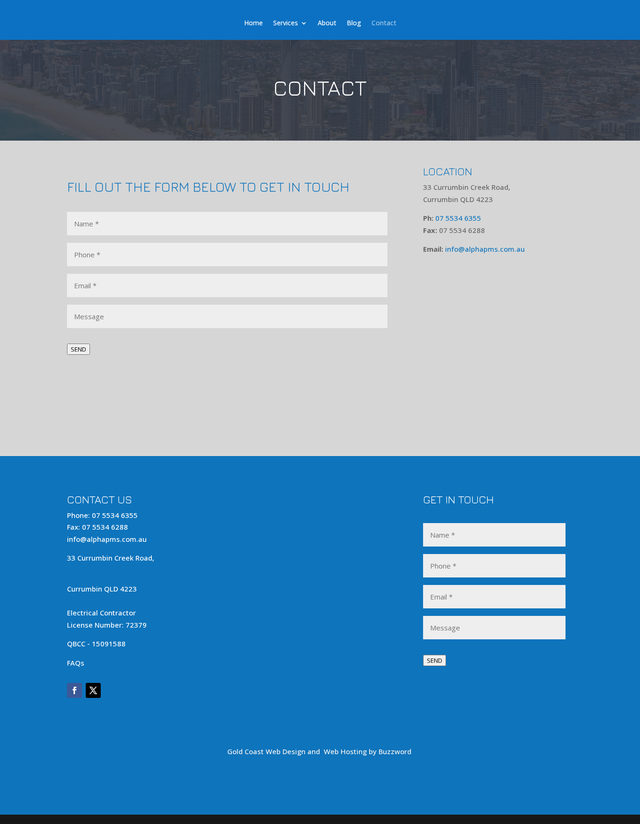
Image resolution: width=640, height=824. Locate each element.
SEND (78, 349)
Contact (389, 11)
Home (247, 11)
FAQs (75, 662)
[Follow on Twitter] (93, 690)
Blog (356, 11)
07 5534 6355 (458, 218)
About (327, 11)
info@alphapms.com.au (485, 249)
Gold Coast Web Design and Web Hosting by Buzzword (320, 751)
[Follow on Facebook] (74, 690)
